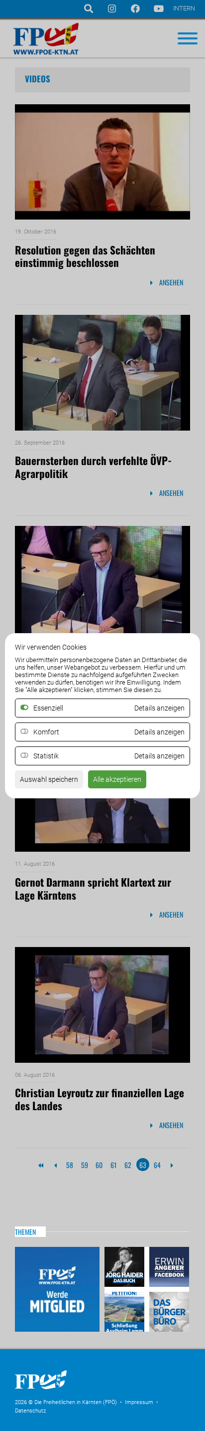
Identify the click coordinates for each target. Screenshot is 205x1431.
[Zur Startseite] (89, 1392)
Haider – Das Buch (125, 1268)
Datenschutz (30, 1411)
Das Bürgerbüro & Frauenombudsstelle (168, 1310)
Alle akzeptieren (117, 779)
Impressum (139, 1402)
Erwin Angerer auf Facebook (168, 1268)
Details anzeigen (159, 732)
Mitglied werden (57, 1289)
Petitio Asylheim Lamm (125, 1310)
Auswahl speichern (49, 779)
